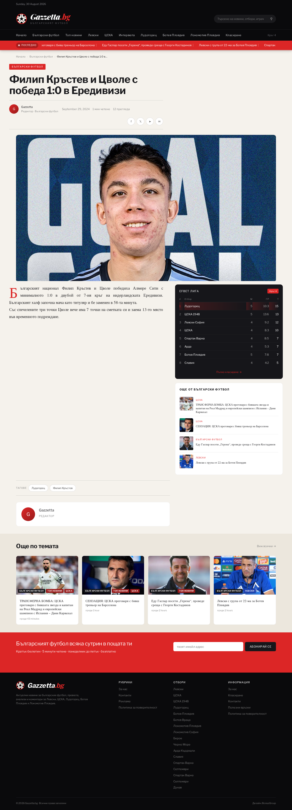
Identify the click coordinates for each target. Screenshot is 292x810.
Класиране (234, 35)
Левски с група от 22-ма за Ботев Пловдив (198, 45)
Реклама (124, 701)
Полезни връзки (239, 707)
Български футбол (45, 35)
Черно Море (181, 744)
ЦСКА (109, 35)
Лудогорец (149, 35)
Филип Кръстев (63, 488)
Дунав (177, 787)
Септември (181, 769)
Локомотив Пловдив (205, 35)
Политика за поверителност (138, 707)
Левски (93, 35)
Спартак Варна (183, 762)
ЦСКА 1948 (181, 701)
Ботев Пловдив (173, 35)
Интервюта (127, 35)
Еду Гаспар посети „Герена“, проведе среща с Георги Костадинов (116, 45)
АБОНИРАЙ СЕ (260, 646)
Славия (178, 756)
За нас (123, 689)
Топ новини (73, 35)
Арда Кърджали (184, 750)
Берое (177, 738)
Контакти (125, 695)
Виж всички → (266, 546)
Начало (21, 35)
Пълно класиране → (229, 372)
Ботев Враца (181, 720)
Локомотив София (185, 732)
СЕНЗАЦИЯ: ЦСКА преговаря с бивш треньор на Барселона (232, 426)
